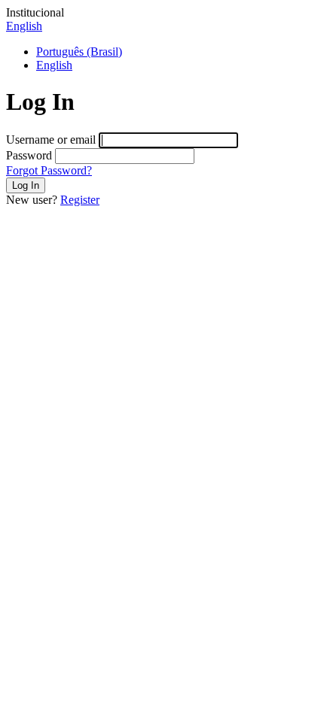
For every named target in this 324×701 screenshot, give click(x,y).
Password (29, 155)
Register (79, 199)
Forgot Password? (49, 170)
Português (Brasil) (79, 51)
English (24, 26)
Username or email (51, 139)
